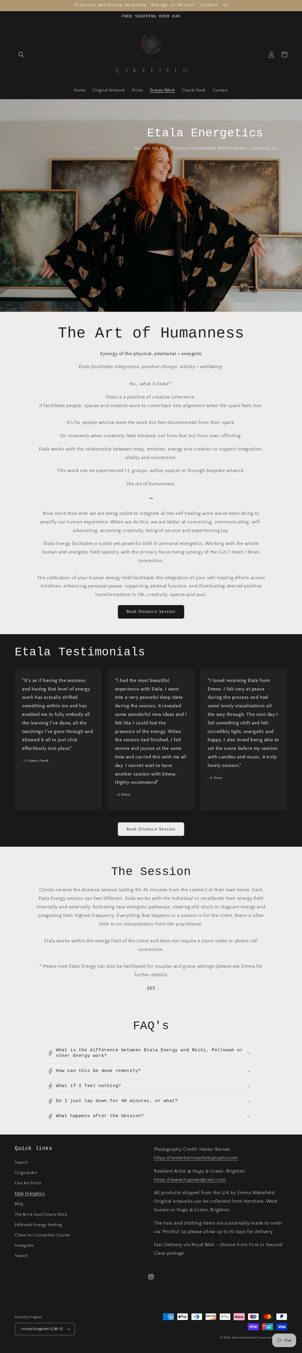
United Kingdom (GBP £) (42, 1329)
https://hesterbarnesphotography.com (196, 1158)
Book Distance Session (151, 611)
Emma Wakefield (244, 1337)
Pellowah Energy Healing (38, 1225)
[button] (21, 54)
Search (21, 1162)
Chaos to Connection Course (42, 1235)
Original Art (26, 1173)
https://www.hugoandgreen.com (190, 1179)
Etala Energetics (30, 1193)
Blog (19, 1204)
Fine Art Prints (28, 1183)
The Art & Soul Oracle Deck (41, 1214)
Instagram (24, 1245)
